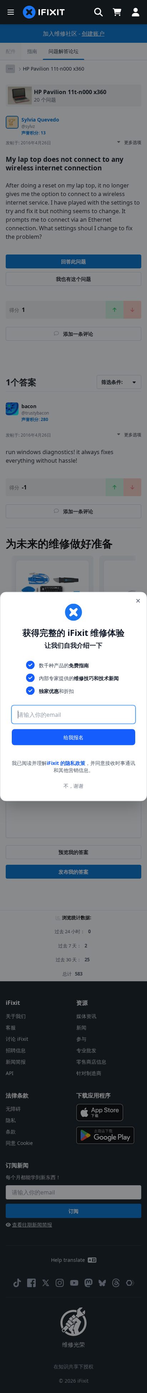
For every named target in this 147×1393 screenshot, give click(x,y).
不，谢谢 (73, 785)
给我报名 (73, 737)
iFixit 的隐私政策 (66, 763)
